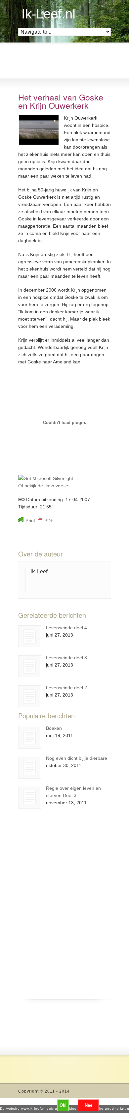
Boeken (54, 728)
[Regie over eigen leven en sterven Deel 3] (29, 797)
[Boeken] (29, 737)
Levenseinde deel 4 (66, 627)
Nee (88, 1105)
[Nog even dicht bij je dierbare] (29, 767)
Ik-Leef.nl (48, 14)
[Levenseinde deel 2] (29, 696)
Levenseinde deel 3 (66, 657)
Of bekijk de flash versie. (43, 485)
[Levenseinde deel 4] (29, 636)
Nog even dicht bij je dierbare (76, 758)
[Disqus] (64, 915)
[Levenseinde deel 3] (29, 666)
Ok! (63, 1105)
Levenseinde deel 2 (66, 687)
